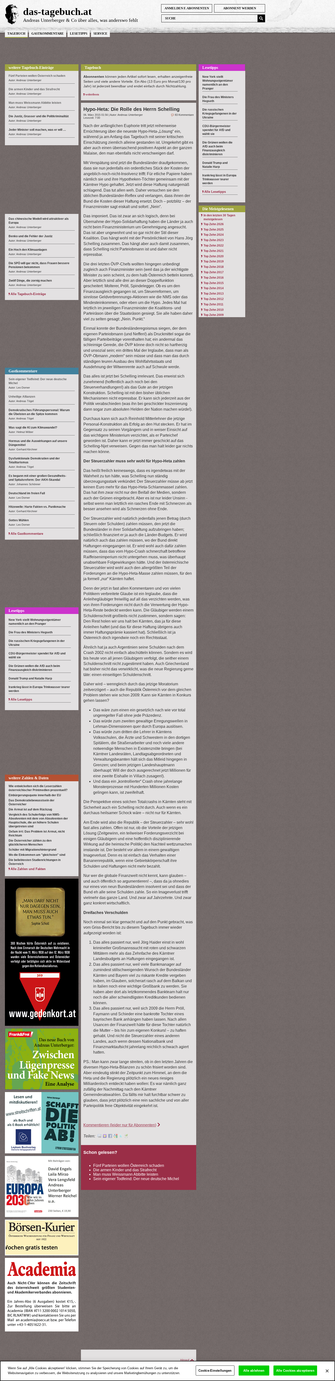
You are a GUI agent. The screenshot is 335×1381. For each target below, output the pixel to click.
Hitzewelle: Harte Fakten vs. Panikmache (37, 506)
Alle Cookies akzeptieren (295, 1370)
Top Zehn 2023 (214, 240)
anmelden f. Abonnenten (187, 8)
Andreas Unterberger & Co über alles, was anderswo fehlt (80, 20)
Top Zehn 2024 (214, 234)
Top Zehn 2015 (214, 283)
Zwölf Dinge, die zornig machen (30, 280)
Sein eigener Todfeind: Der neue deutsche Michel (136, 1179)
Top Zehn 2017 (214, 272)
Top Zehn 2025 (214, 229)
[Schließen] (327, 1371)
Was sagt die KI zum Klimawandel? (33, 427)
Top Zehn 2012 (214, 299)
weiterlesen (92, 94)
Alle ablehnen (254, 1370)
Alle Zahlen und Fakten (28, 869)
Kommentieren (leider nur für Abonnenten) (119, 1125)
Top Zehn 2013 (214, 293)
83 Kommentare (184, 114)
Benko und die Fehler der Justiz (30, 236)
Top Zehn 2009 (214, 315)
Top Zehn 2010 (214, 310)
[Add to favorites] (105, 1136)
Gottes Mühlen (19, 520)
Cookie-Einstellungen (215, 1370)
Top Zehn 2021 (214, 251)
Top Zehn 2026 (214, 224)
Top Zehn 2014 (214, 288)
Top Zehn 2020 (214, 256)
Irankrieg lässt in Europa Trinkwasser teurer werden (219, 179)
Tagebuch (16, 33)
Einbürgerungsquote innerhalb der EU (35, 795)
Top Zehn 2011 (213, 304)
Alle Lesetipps (21, 699)
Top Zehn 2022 (214, 245)
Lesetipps (78, 33)
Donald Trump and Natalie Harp (30, 678)
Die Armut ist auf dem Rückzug (30, 809)
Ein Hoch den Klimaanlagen (28, 249)
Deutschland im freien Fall (27, 493)
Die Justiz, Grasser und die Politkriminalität (39, 116)
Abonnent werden (239, 8)
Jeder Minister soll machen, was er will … (37, 129)
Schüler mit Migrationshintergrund (32, 849)
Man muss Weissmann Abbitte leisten (125, 1174)
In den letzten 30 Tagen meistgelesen (219, 217)
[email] (99, 1136)
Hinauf (184, 1360)
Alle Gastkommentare (27, 533)
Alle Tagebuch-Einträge (28, 294)
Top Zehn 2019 (214, 261)
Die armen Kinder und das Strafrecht (124, 1170)
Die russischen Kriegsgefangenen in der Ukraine (219, 113)
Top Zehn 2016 (214, 277)
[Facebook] (110, 1136)
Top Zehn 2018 (214, 267)
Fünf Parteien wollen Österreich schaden (128, 1165)
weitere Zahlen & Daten (29, 778)
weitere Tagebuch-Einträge (31, 67)
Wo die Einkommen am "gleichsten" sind (37, 855)
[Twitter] (121, 1136)
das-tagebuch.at (57, 11)
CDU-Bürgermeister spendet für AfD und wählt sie (216, 130)
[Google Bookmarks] (115, 1136)
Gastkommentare (47, 33)
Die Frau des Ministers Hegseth (30, 632)
